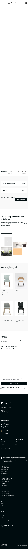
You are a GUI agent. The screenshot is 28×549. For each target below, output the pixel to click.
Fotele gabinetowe (5, 493)
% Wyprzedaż (13, 537)
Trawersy (3, 483)
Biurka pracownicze (5, 467)
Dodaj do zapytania (21, 199)
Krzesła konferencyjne (5, 479)
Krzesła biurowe (4, 469)
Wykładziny (13, 535)
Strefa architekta (19, 439)
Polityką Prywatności (10, 460)
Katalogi (3, 441)
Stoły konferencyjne (5, 481)
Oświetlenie (4, 535)
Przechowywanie (4, 471)
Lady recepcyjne (4, 473)
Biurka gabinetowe (5, 491)
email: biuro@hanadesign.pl (10, 346)
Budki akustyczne (4, 526)
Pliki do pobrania (24, 172)
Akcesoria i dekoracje (5, 530)
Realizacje (3, 439)
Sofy (2, 501)
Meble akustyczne (5, 528)
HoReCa (2, 511)
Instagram (5, 433)
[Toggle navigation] (26, 3)
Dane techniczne (10, 172)
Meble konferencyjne (6, 478)
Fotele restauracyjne (5, 520)
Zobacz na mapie (6, 232)
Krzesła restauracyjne (5, 513)
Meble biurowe (4, 466)
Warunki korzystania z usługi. (18, 389)
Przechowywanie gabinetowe (7, 495)
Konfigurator (4, 171)
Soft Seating (4, 499)
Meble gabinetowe (5, 490)
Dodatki (3, 537)
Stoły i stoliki (3, 516)
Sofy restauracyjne (5, 518)
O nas (16, 441)
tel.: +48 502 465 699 (8, 349)
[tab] (4, 172)
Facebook (5, 430)
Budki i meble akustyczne (7, 525)
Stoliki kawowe (4, 485)
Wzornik (17, 171)
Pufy (2, 505)
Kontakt (17, 444)
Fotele (2, 503)
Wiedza (2, 444)
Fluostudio (25, 545)
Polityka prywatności (5, 389)
